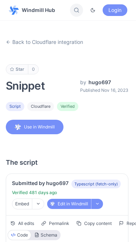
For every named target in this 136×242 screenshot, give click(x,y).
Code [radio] (22, 235)
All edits (26, 223)
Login (114, 10)
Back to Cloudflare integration (47, 42)
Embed (22, 203)
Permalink (59, 223)
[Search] (76, 10)
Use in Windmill (39, 127)
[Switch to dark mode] (92, 10)
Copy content (98, 223)
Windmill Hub (38, 10)
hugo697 (99, 82)
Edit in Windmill (73, 203)
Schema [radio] (49, 235)
